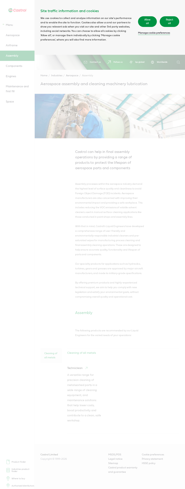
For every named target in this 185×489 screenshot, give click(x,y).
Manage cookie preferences (154, 33)
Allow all (147, 21)
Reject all (169, 21)
